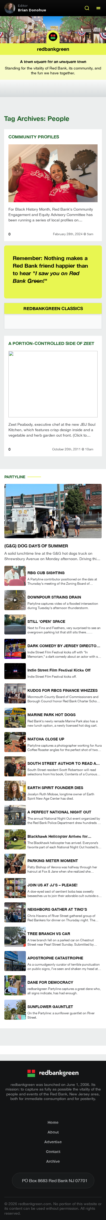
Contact (53, 1151)
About (53, 1132)
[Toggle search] (87, 8)
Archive (53, 1161)
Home (53, 1122)
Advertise (53, 1141)
